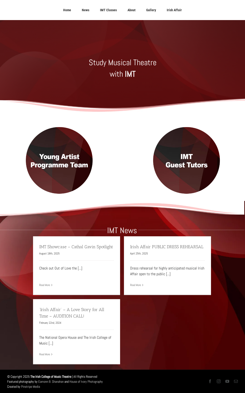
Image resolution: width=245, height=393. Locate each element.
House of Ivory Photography (86, 381)
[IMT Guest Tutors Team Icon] (186, 126)
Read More (44, 285)
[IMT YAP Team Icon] (59, 126)
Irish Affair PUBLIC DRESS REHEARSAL (166, 246)
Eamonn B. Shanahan (51, 381)
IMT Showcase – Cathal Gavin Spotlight (76, 246)
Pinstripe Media (30, 386)
